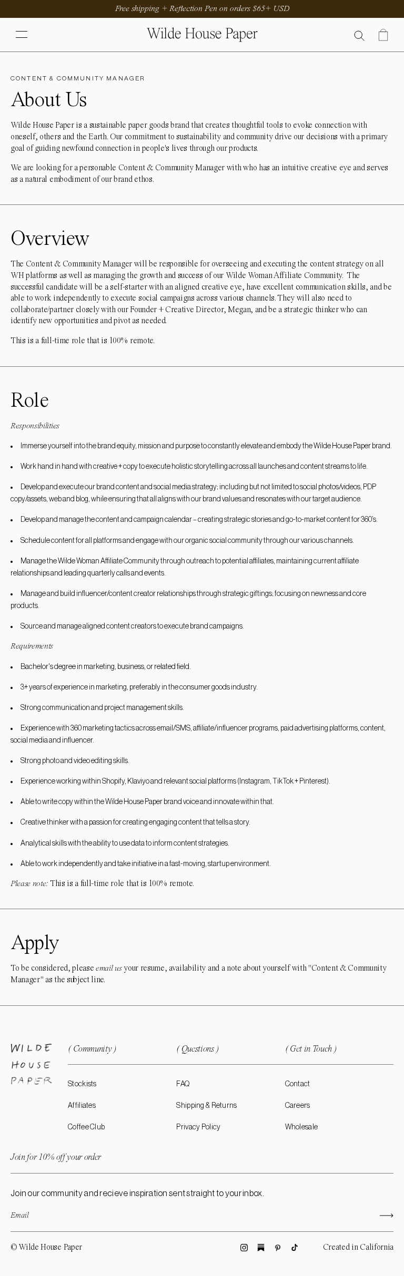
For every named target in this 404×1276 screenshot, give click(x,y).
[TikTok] (294, 1248)
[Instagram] (244, 1248)
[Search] (359, 34)
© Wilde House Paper (46, 1247)
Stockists (82, 1084)
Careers (297, 1105)
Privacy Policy (198, 1127)
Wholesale (301, 1127)
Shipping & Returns (206, 1105)
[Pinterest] (277, 1248)
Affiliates (82, 1105)
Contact (297, 1084)
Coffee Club (86, 1127)
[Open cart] (383, 35)
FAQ (182, 1084)
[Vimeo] (261, 1248)
